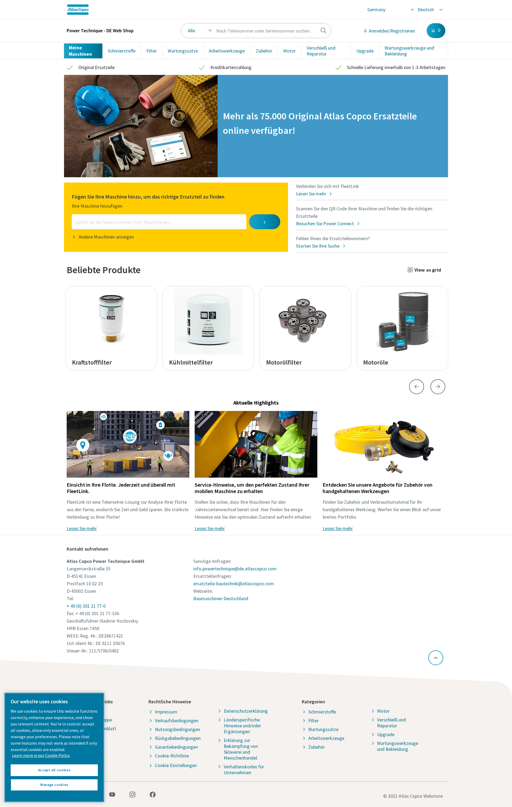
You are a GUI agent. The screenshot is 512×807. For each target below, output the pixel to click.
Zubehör (264, 51)
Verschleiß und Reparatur (321, 51)
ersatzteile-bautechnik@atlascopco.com (233, 583)
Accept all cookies (54, 770)
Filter (151, 51)
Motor (289, 51)
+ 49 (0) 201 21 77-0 (86, 606)
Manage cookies (54, 784)
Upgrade (365, 51)
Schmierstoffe (121, 51)
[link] (146, 9)
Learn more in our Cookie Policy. (41, 755)
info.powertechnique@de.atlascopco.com (235, 569)
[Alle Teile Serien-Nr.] (256, 30)
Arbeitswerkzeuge (227, 51)
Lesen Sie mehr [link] (82, 528)
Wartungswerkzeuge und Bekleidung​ (409, 51)
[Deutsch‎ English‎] (430, 9)
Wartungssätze (183, 51)
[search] (323, 30)
